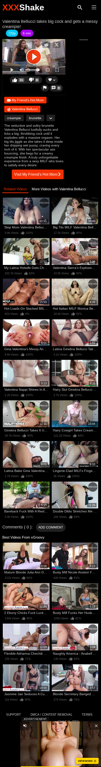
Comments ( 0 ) (16, 527)
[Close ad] (96, 725)
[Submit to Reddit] (46, 44)
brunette (35, 118)
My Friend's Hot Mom (27, 100)
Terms (87, 714)
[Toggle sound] (25, 725)
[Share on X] (57, 44)
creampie (14, 118)
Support (13, 714)
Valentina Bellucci (24, 109)
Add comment (50, 527)
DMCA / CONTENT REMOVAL (51, 714)
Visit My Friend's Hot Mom (36, 174)
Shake (23, 7)
